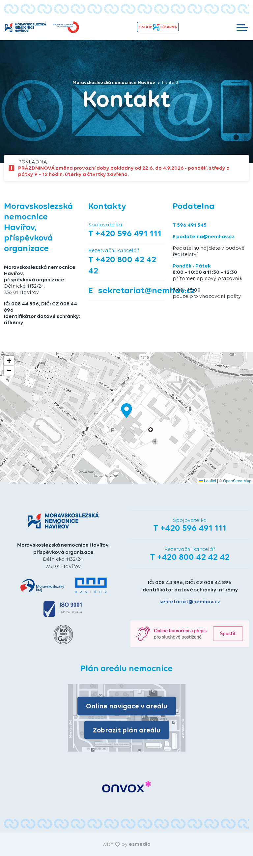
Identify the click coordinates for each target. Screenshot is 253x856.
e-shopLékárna (158, 27)
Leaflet (209, 480)
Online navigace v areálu (126, 706)
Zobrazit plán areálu (126, 730)
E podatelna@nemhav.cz (204, 236)
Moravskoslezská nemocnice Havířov (114, 82)
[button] (126, 410)
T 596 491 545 (190, 225)
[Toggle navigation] (242, 27)
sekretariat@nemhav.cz (189, 601)
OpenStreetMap (237, 480)
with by (126, 844)
